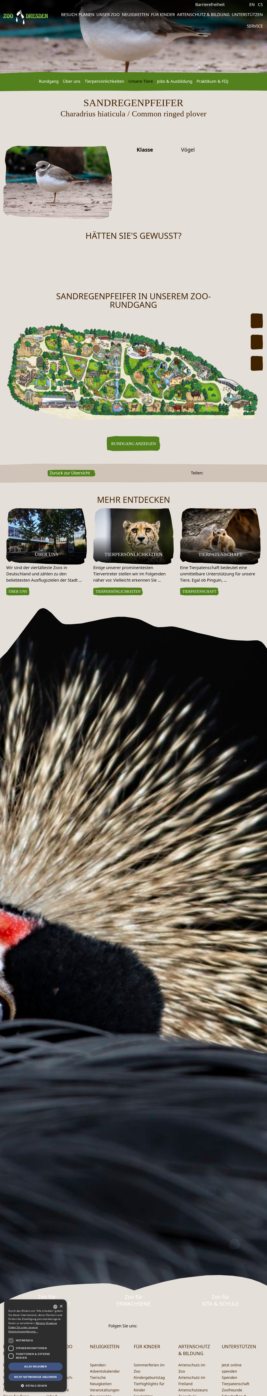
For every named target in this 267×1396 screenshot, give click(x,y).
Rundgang (49, 81)
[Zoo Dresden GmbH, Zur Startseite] (25, 17)
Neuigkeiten (135, 14)
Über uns (72, 81)
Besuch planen (77, 14)
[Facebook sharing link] (206, 473)
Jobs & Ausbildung (174, 81)
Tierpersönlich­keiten (104, 81)
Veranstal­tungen (104, 1389)
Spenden (229, 1377)
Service (255, 26)
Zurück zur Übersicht (70, 473)
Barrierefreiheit (210, 4)
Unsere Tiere (140, 81)
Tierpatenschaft (235, 1383)
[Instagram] (153, 1326)
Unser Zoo (108, 14)
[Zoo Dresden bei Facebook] (238, 4)
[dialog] (35, 1345)
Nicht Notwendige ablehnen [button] (35, 1377)
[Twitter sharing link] (211, 473)
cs (260, 4)
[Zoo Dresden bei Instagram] (244, 4)
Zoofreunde (232, 1389)
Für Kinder (163, 14)
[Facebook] (142, 1326)
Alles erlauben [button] (35, 1366)
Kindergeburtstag (149, 1377)
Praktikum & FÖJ (212, 81)
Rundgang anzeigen (133, 443)
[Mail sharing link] (216, 473)
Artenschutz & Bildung (203, 14)
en (252, 4)
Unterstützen (247, 14)
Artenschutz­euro (193, 1389)
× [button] (61, 1306)
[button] (35, 1385)
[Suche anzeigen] (231, 5)
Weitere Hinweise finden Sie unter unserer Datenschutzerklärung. (32, 1327)
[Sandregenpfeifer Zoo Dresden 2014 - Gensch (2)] (58, 182)
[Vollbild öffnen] (257, 363)
